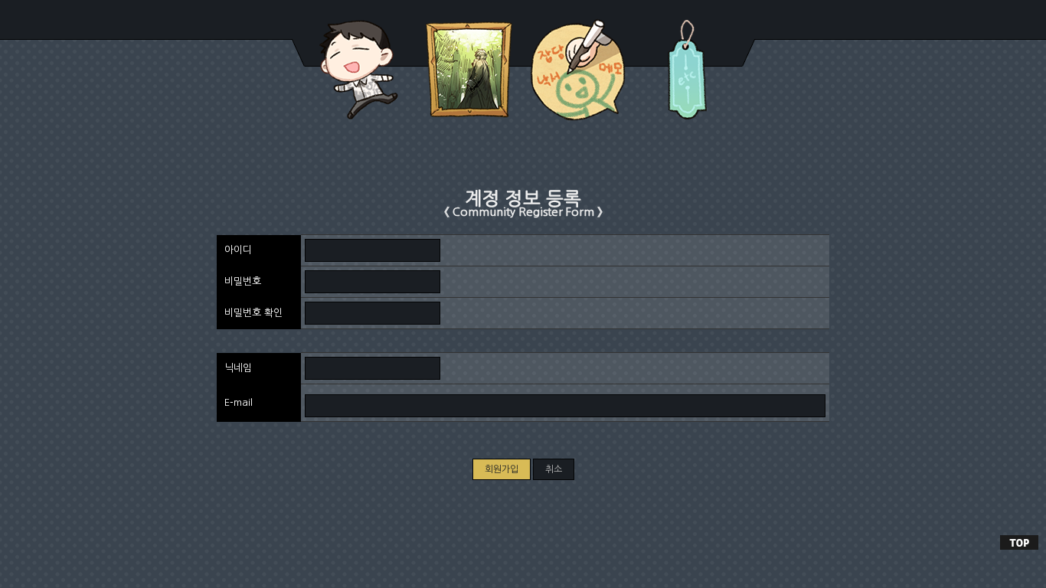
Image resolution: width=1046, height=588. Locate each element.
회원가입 (501, 469)
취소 (553, 469)
